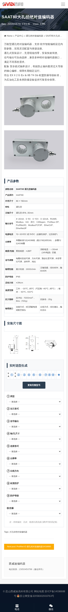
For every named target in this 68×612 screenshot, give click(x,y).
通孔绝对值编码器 (34, 36)
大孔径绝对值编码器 (18, 532)
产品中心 (19, 36)
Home (9, 36)
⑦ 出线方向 (13, 471)
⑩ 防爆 (10, 508)
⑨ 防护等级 (13, 495)
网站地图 (39, 591)
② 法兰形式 (13, 408)
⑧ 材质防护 (13, 483)
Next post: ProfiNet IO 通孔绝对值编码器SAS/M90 (29, 546)
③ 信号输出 (13, 421)
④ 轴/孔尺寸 (13, 433)
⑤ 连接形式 (13, 446)
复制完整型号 (34, 385)
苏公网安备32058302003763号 (37, 596)
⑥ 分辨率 (12, 458)
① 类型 (11, 396)
